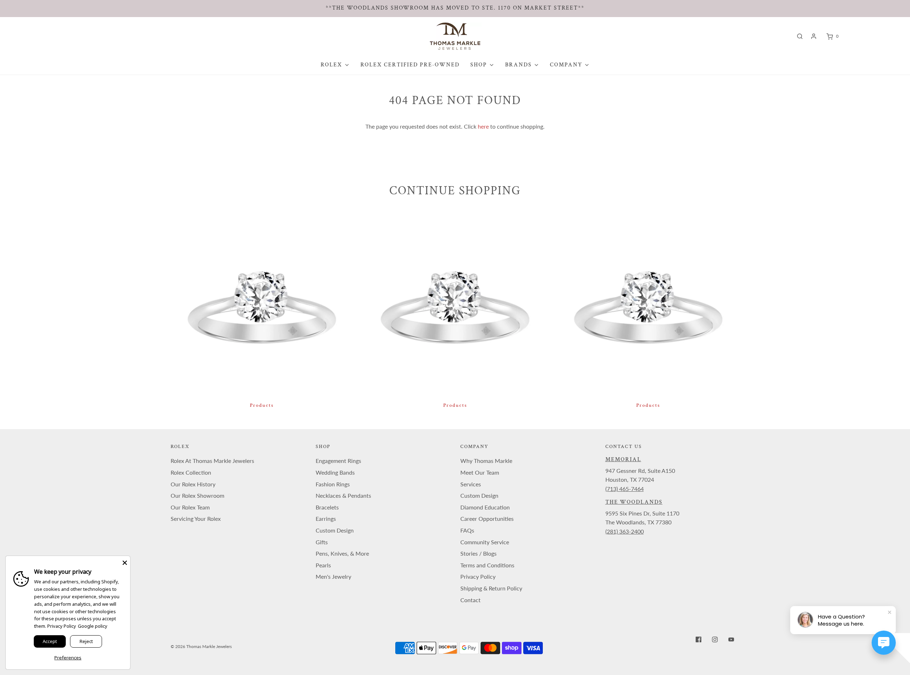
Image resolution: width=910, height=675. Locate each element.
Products (262, 405)
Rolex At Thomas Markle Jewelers (212, 460)
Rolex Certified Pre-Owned (410, 65)
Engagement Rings (338, 460)
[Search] (800, 36)
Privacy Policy (478, 576)
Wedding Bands (335, 472)
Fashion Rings (333, 484)
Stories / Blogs (478, 553)
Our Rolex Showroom (197, 495)
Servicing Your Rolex (196, 518)
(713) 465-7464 (624, 488)
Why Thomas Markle (486, 460)
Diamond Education (485, 507)
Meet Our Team (479, 472)
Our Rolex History (193, 484)
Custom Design (335, 530)
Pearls (323, 565)
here (483, 126)
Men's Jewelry (333, 576)
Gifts (322, 542)
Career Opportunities (487, 518)
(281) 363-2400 (624, 531)
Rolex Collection (191, 472)
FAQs (467, 530)
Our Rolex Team (190, 507)
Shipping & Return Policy (491, 588)
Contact (470, 599)
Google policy (92, 626)
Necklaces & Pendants (343, 495)
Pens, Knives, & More (342, 553)
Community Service (484, 542)
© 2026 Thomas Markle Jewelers (201, 646)
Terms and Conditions (487, 565)
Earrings (326, 518)
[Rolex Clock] (870, 36)
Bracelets (327, 507)
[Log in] (813, 36)
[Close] (124, 561)
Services (470, 484)
